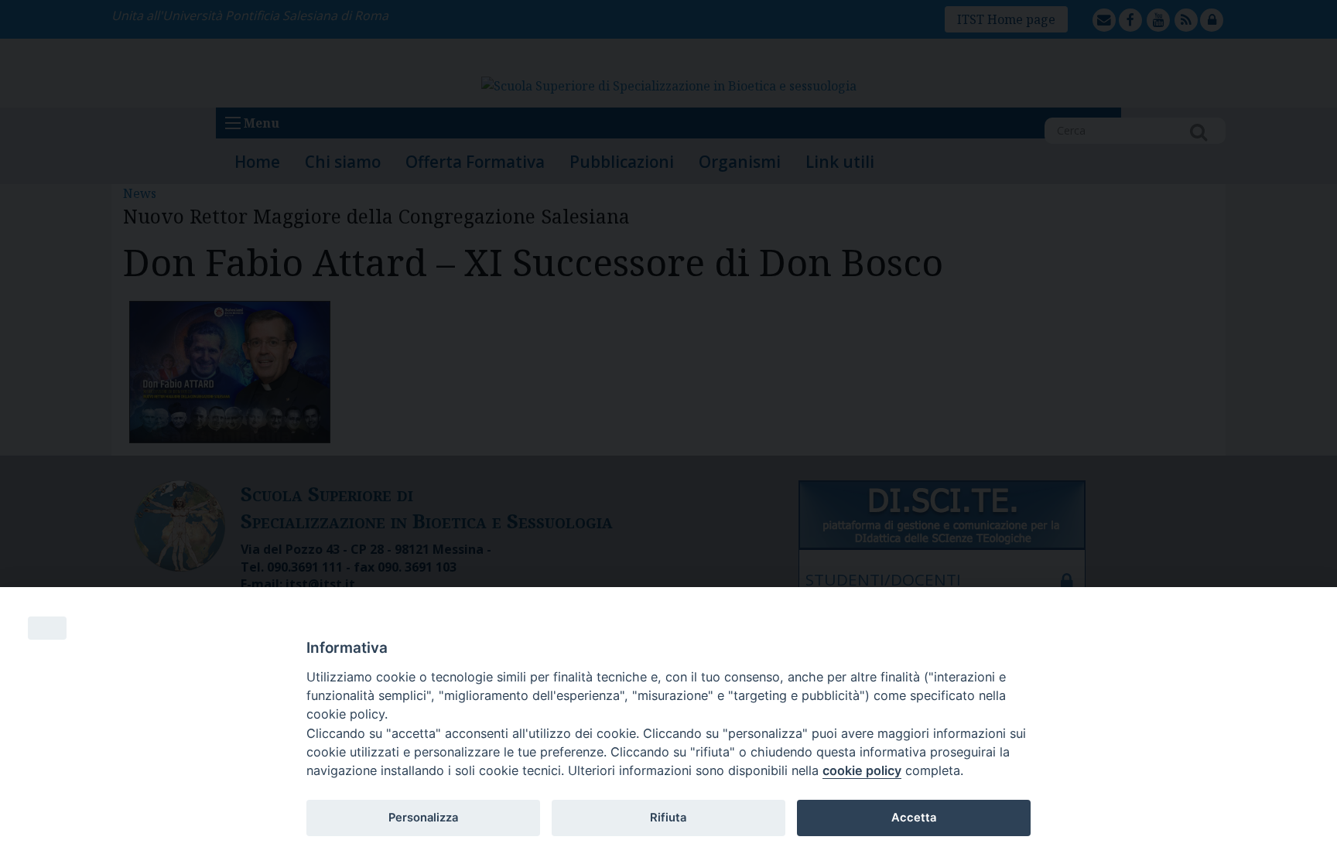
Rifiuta (668, 818)
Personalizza (423, 818)
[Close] (47, 628)
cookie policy (861, 770)
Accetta (913, 818)
